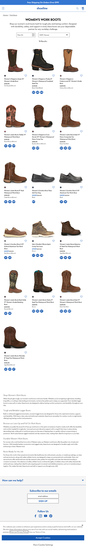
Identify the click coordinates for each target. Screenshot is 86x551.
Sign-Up (43, 501)
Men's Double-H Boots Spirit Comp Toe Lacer (41, 245)
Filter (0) (22, 35)
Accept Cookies (43, 537)
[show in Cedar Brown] (5, 187)
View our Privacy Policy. (19, 532)
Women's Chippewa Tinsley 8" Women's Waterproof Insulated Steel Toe (42, 81)
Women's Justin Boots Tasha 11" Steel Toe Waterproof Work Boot (43, 301)
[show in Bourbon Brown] (33, 131)
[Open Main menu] (3, 8)
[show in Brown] (33, 241)
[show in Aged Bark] (60, 241)
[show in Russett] (5, 296)
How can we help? (12, 480)
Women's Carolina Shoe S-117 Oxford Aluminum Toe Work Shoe (14, 246)
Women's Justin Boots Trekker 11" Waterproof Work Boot (15, 136)
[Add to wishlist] (25, 75)
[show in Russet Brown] (5, 131)
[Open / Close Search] (78, 8)
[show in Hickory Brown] (60, 75)
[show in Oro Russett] (5, 75)
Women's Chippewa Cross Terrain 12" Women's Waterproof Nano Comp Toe (43, 137)
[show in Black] (33, 187)
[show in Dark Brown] (5, 241)
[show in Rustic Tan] (60, 131)
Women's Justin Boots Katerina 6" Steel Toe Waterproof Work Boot (70, 246)
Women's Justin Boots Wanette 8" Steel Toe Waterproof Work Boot (14, 358)
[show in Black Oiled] (33, 75)
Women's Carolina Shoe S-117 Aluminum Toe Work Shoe (69, 192)
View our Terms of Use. (37, 532)
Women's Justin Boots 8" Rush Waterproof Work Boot (14, 192)
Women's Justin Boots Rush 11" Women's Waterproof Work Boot (71, 301)
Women (5, 15)
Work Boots (13, 15)
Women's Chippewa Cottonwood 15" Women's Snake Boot (71, 81)
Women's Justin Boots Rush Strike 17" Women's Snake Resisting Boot (15, 302)
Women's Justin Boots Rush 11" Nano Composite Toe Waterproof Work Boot (70, 137)
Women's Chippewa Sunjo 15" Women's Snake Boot (14, 80)
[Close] (82, 525)
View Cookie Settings (43, 544)
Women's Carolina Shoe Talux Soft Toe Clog (42, 192)
